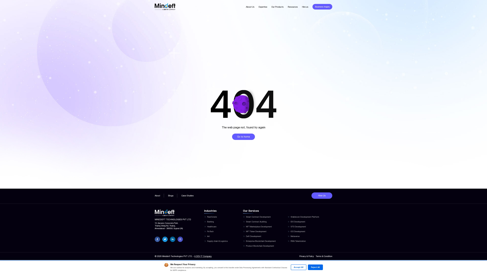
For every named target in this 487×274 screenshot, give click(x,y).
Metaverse (295, 236)
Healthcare (211, 227)
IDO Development (298, 222)
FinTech (210, 231)
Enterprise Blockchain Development (261, 241)
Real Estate (212, 217)
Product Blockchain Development (260, 246)
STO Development (298, 227)
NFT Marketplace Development (259, 227)
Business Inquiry (322, 7)
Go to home (243, 136)
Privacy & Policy (306, 256)
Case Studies (187, 195)
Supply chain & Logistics (217, 241)
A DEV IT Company (203, 256)
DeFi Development (253, 236)
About (157, 195)
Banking (210, 222)
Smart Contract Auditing (256, 222)
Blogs (170, 195)
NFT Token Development (256, 231)
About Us (250, 7)
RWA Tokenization (298, 241)
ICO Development (298, 231)
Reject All (315, 267)
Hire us (305, 7)
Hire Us (322, 195)
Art (208, 236)
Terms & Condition (324, 256)
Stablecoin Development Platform (305, 217)
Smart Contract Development (258, 217)
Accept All (298, 267)
